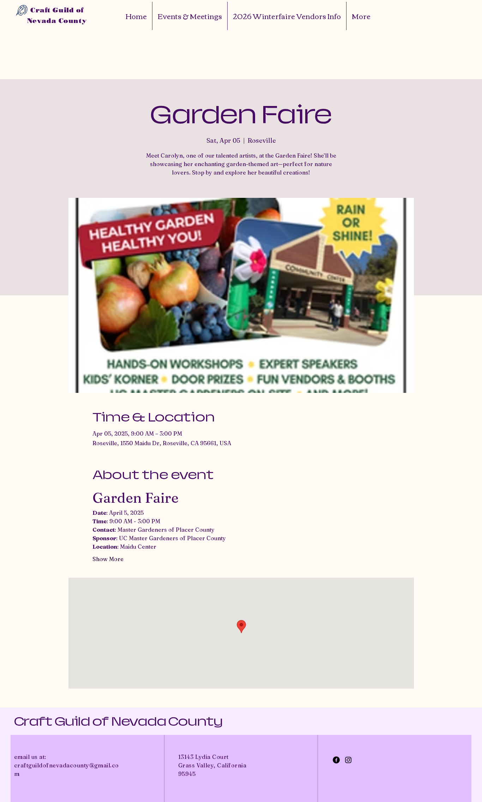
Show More (107, 558)
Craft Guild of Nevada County (118, 721)
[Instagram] (348, 760)
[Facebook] (336, 760)
